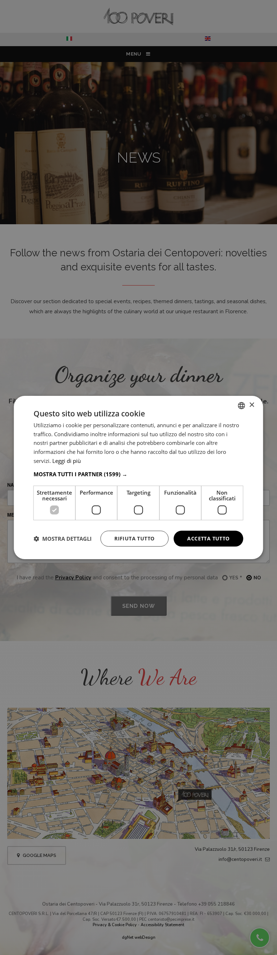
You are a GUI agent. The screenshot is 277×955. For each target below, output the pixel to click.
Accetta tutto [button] (208, 538)
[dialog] (138, 477)
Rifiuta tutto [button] (134, 538)
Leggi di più (66, 460)
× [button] (251, 405)
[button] (138, 474)
